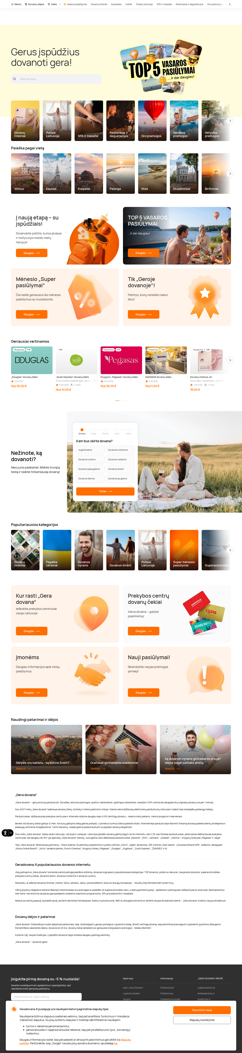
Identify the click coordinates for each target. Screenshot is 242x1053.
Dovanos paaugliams (89, 468)
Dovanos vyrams (86, 459)
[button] (230, 121)
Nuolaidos (116, 4)
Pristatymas (166, 993)
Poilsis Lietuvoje (144, 4)
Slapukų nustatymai (202, 1020)
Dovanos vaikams (117, 459)
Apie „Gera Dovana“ (133, 987)
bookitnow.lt (204, 999)
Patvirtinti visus (202, 1010)
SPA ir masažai (164, 4)
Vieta (54, 4)
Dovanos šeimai (86, 478)
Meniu (17, 4)
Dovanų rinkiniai (99, 4)
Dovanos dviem (116, 468)
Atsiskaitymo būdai (170, 999)
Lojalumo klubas (131, 993)
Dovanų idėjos (36, 4)
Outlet (128, 4)
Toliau (103, 491)
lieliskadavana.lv (206, 993)
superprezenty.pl (206, 987)
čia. (116, 1043)
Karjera (127, 999)
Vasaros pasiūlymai (77, 4)
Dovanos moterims (118, 449)
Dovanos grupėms (117, 478)
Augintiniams (85, 449)
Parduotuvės (167, 987)
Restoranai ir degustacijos (189, 4)
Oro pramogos (214, 4)
